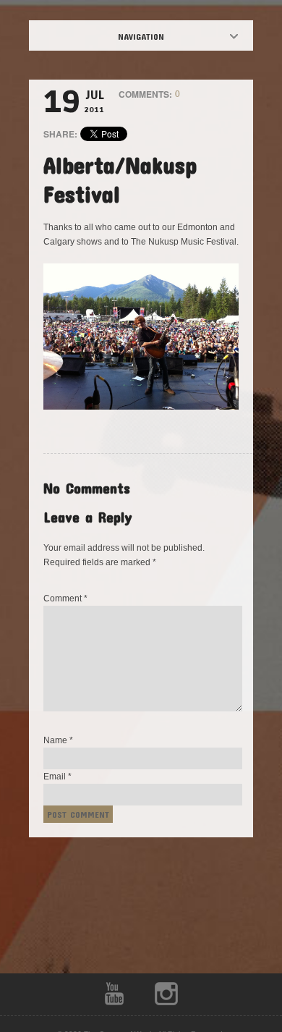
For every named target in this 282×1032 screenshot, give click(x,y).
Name (58, 740)
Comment (65, 598)
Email (57, 776)
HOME (153, 36)
